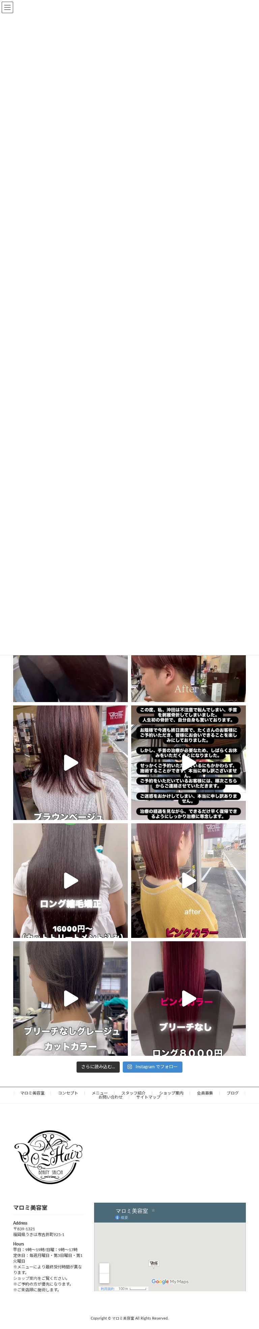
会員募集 (205, 1093)
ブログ (233, 1093)
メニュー (100, 1093)
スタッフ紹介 (133, 1093)
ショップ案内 (171, 1093)
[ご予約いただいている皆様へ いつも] (188, 762)
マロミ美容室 (32, 1093)
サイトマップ (148, 1097)
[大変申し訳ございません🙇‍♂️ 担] (70, 762)
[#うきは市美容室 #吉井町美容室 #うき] (70, 880)
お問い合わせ (110, 1097)
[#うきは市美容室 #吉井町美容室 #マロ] (188, 998)
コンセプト (68, 1093)
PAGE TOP (246, 1282)
